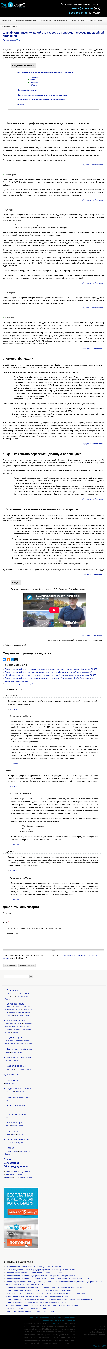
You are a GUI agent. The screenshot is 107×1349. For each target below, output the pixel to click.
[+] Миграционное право (16, 1139)
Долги (28, 1069)
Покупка (8, 1029)
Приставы (8, 1060)
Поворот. (34, 82)
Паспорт (20, 1134)
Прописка (8, 1023)
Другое (29, 1177)
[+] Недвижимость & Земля (17, 1088)
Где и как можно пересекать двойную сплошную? (42, 95)
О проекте (54, 1320)
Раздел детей (27, 1009)
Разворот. (34, 77)
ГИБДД (7, 996)
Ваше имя (7, 913)
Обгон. (33, 80)
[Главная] (13, 7)
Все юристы (96, 20)
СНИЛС (7, 1134)
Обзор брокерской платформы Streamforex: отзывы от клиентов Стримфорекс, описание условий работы (48, 1279)
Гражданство (19, 1143)
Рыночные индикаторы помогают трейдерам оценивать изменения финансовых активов (41, 1270)
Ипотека (8, 1032)
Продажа (16, 1029)
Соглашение (44, 1318)
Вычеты (14, 1109)
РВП (6, 1143)
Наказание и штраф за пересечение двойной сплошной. (45, 72)
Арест (16, 1060)
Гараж (7, 1091)
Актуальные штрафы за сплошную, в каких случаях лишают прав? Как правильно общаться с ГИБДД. (51, 669)
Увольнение (9, 1041)
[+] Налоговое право (14, 1105)
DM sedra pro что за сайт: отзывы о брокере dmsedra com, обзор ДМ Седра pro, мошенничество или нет (47, 1293)
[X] (16, 659)
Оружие (8, 1154)
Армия (15, 1151)
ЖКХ (6, 1117)
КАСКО (27, 993)
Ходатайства (25, 1172)
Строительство (26, 1029)
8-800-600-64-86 (78, 12)
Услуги (62, 1320)
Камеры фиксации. (27, 90)
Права (7, 999)
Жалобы (14, 1172)
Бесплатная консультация (54, 20)
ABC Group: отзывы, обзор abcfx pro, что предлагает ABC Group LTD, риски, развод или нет (42, 1305)
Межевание (20, 1091)
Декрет (28, 1015)
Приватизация (17, 1026)
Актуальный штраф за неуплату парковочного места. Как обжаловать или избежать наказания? (48, 672)
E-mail (6, 922)
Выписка (16, 1032)
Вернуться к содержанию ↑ (93, 165)
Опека (27, 1012)
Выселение (18, 1023)
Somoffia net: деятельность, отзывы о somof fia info (26, 1308)
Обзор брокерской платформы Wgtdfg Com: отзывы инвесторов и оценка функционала (40, 1276)
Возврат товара (16, 1052)
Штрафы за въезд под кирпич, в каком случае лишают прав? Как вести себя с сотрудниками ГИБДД (50, 675)
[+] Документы (11, 1131)
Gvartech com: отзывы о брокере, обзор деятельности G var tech (31, 1311)
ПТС (13, 996)
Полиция (8, 1151)
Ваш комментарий (11, 933)
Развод (16, 1006)
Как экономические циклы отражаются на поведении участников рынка (34, 1267)
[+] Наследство (11, 1080)
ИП (17, 1069)
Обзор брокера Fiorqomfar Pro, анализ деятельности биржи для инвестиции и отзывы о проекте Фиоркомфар (49, 1299)
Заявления (9, 1174)
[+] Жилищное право (14, 1020)
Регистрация (27, 1023)
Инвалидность (24, 1151)
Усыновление (19, 1015)
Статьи (8, 1159)
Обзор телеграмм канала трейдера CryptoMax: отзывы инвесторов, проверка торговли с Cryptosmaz (45, 1287)
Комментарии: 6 (11, 40)
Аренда (26, 1026)
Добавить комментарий (15, 645)
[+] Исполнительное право (17, 1057)
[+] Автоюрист (11, 990)
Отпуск (29, 1043)
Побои (7, 1126)
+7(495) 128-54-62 (82, 8)
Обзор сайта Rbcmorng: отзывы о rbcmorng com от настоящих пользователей (37, 1302)
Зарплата (18, 1041)
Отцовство (9, 1015)
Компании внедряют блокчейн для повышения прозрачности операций (34, 1273)
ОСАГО (20, 993)
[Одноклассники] (8, 659)
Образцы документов (26, 20)
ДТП (14, 993)
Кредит (22, 1069)
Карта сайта (55, 1318)
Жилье (7, 1026)
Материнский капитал (12, 1009)
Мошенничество (17, 1126)
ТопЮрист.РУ (53, 1323)
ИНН (14, 1134)
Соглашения (20, 1177)
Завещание (9, 1083)
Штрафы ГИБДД (9, 27)
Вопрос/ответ (11, 1163)
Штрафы (8, 993)
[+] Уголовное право (14, 1122)
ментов (24, 1166)
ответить (13, 709)
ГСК (12, 1091)
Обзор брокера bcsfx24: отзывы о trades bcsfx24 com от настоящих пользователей (38, 1290)
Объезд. (34, 85)
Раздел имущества (17, 1012)
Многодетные (25, 1006)
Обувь (7, 1052)
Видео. (21, 104)
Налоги (7, 1109)
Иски (7, 1172)
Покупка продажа (23, 996)
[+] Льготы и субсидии (15, 1114)
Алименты (8, 1006)
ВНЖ (11, 1143)
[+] (18, 1049)
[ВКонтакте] (4, 659)
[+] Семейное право (14, 1004)
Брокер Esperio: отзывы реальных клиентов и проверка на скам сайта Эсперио (37, 1296)
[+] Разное (9, 1148)
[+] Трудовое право (13, 1037)
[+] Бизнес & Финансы (15, 1066)
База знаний (78, 20)
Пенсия (22, 1043)
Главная (6, 20)
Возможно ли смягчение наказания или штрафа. (42, 99)
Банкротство (9, 1069)
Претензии (20, 1174)
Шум (6, 1100)
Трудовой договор (11, 1043)
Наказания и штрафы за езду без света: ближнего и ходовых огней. (36, 684)
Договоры (9, 1177)
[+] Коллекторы (11, 1074)
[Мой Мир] (12, 659)
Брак (6, 1012)
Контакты (34, 1318)
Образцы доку (12, 1166)
